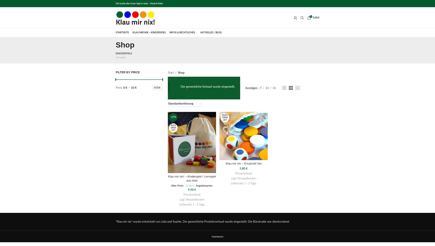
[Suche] (302, 17)
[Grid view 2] (284, 88)
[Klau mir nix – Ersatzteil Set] (243, 136)
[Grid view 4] (298, 88)
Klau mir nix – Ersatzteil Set (244, 163)
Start (171, 72)
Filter (157, 88)
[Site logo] (135, 17)
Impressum (217, 237)
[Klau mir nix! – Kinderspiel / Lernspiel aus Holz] (192, 142)
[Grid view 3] (291, 88)
